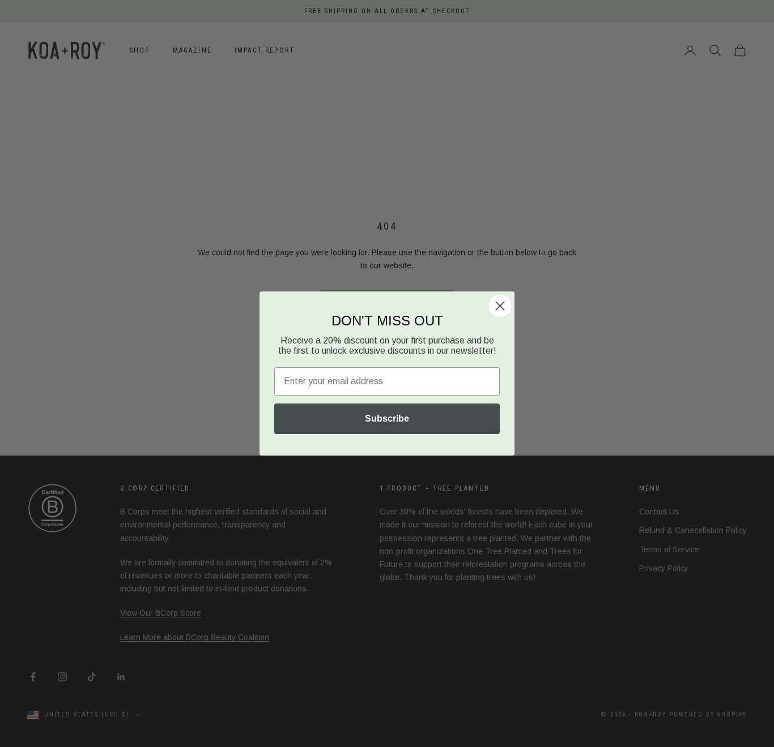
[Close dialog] (500, 306)
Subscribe (387, 418)
